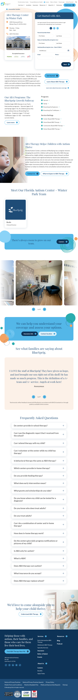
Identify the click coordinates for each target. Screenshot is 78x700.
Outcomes (59, 5)
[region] (39, 285)
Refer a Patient (53, 2)
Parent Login (62, 2)
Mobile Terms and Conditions (13, 685)
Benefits (39, 671)
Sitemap (65, 685)
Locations (28, 5)
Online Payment (69, 2)
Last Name (59, 36)
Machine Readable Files (31, 685)
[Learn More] (34, 694)
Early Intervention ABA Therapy (44, 641)
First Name (42, 36)
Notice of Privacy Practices (12, 682)
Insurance (35, 5)
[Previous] (33, 309)
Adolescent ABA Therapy (44, 645)
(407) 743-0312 (14, 34)
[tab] (39, 425)
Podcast (59, 644)
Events (39, 657)
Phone (57, 54)
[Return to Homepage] (5, 4)
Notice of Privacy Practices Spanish (33, 682)
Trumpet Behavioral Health (36, 2)
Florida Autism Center (23, 2)
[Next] (44, 309)
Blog (58, 640)
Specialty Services (42, 648)
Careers (47, 2)
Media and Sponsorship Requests (50, 685)
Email (39, 54)
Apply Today (41, 673)
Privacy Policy (50, 682)
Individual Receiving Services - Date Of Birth (49, 47)
